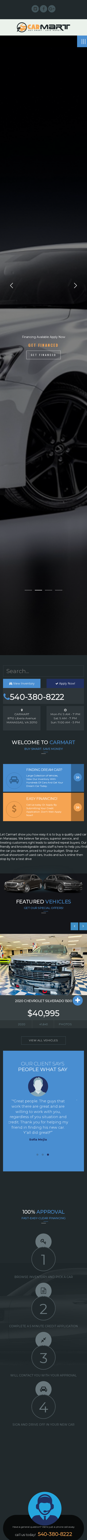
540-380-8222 (37, 697)
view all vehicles (43, 1040)
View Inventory (23, 683)
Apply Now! (66, 683)
